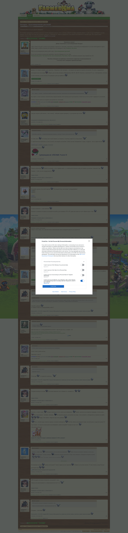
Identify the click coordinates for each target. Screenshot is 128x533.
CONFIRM (53, 286)
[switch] (82, 265)
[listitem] (64, 261)
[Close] (89, 241)
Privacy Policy (72, 291)
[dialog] (64, 267)
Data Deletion (55, 291)
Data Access (64, 291)
